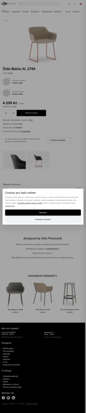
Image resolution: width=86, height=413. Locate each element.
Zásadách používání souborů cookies (30, 203)
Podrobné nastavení (43, 219)
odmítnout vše (9, 206)
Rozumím (42, 212)
